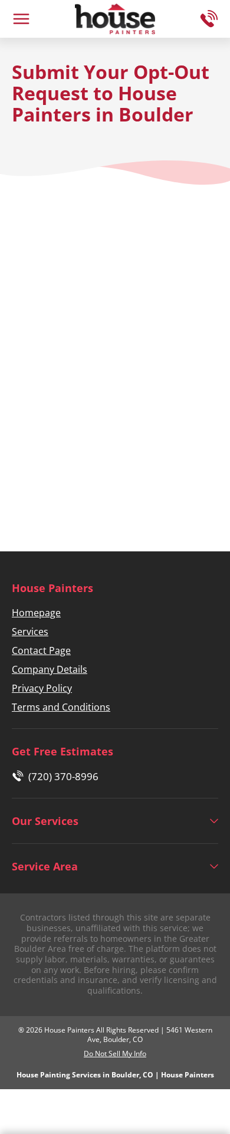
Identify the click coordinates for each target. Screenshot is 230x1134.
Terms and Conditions (61, 707)
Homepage (36, 612)
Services (30, 631)
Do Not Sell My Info (115, 1054)
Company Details (49, 669)
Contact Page (41, 650)
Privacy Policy (42, 688)
